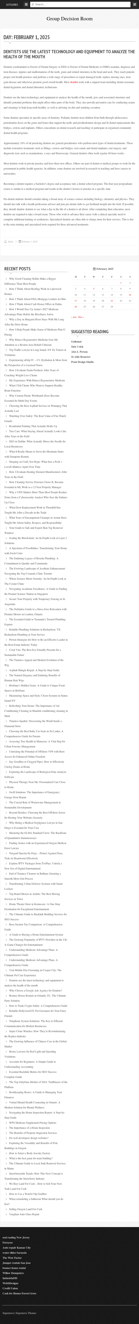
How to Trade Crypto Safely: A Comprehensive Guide (38, 1005)
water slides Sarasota (15, 1253)
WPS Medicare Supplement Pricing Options (32, 1122)
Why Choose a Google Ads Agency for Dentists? (35, 990)
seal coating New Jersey (16, 1237)
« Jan (73, 316)
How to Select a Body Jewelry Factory (29, 1153)
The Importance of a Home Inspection (29, 1127)
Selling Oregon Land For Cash (25, 1209)
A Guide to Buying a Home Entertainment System (36, 934)
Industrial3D (10, 1278)
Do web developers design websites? (28, 1138)
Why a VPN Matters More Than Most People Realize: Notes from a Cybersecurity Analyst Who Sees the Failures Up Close (35, 497)
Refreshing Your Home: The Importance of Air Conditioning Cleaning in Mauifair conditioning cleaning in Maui (36, 711)
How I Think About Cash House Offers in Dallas (35, 304)
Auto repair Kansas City (17, 1247)
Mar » (81, 316)
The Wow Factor (12, 1258)
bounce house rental (14, 1268)
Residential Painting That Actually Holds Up (33, 426)
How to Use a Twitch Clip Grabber (28, 1194)
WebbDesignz (10, 1283)
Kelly (10, 241)
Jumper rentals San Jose (17, 1263)
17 (76, 300)
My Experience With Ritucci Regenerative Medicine (37, 380)
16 (130, 294)
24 (76, 306)
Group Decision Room (70, 18)
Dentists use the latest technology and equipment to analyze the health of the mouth (69, 54)
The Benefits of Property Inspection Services (33, 1133)
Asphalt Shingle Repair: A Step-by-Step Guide (34, 670)
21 (112, 300)
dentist (74, 82)
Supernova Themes (26, 1313)
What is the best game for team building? (31, 1158)
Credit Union (10, 1288)
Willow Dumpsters (13, 1273)
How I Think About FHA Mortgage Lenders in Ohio (37, 299)
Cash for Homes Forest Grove (19, 1293)
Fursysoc (8, 1242)
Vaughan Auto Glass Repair (24, 1214)
